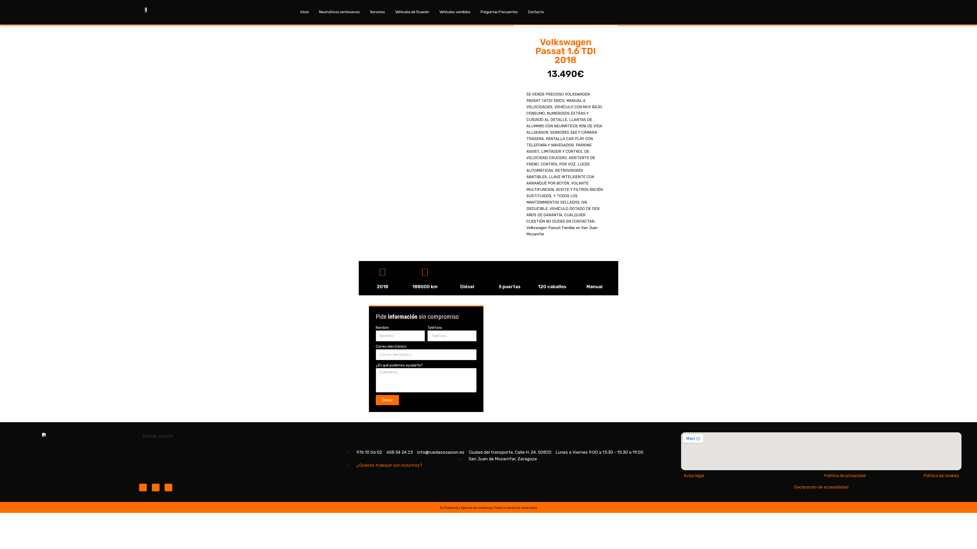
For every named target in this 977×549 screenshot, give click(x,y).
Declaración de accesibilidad (821, 487)
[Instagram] (143, 487)
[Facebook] (156, 487)
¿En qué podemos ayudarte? (399, 365)
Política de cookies (941, 475)
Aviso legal (694, 475)
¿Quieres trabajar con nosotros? (389, 465)
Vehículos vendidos (454, 12)
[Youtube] (168, 487)
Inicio (304, 12)
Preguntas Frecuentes (499, 12)
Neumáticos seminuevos (339, 12)
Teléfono (434, 328)
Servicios (377, 12)
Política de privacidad (845, 475)
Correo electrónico (391, 346)
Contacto (536, 12)
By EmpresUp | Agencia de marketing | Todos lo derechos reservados (488, 508)
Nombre (382, 328)
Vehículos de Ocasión (412, 12)
